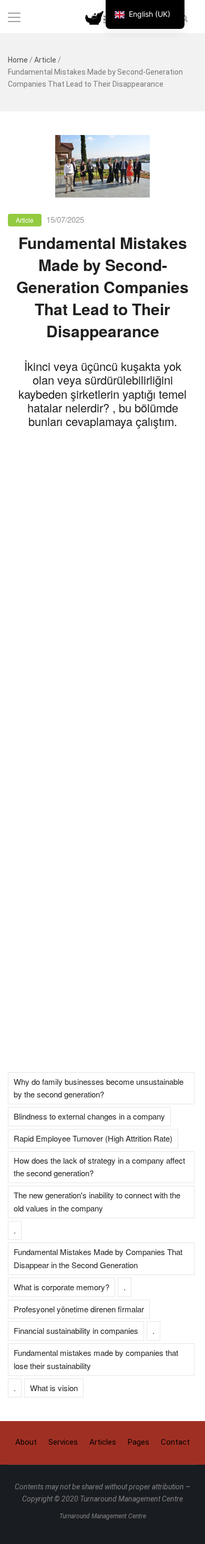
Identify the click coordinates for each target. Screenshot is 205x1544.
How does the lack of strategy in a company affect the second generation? (99, 1167)
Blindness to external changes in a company (89, 1116)
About (26, 1442)
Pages (138, 1442)
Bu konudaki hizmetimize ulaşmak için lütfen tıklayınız (102, 972)
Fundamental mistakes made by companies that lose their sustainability (96, 1359)
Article (45, 60)
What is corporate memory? (61, 1286)
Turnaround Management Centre (102, 1516)
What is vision (54, 1387)
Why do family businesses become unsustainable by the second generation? (98, 1088)
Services (63, 1442)
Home (18, 60)
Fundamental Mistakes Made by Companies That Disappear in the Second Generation (98, 1258)
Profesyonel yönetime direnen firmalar (79, 1308)
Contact (175, 1442)
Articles (102, 1442)
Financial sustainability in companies (76, 1330)
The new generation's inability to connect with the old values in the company (97, 1201)
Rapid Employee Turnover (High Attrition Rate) (93, 1138)
